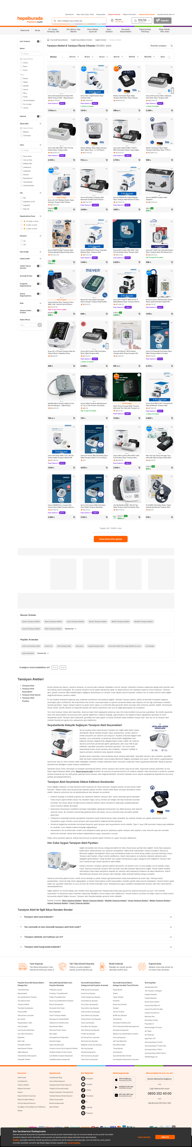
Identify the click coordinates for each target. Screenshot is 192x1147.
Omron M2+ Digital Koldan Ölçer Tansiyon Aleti (92, 97)
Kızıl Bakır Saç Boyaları (89, 1026)
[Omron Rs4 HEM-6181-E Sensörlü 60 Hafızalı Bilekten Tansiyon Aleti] (159, 387)
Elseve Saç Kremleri (120, 1004)
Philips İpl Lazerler (55, 990)
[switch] (39, 41)
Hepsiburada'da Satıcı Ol (165, 14)
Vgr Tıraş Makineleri (120, 1041)
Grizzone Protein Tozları (57, 1030)
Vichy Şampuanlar (119, 1037)
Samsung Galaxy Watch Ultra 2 (155, 1053)
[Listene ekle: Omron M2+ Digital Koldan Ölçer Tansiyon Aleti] (106, 67)
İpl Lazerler (21, 1019)
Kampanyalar (100, 14)
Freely (25, 97)
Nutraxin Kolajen (55, 1041)
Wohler (25, 82)
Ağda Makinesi (23, 1052)
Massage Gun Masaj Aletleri (59, 1019)
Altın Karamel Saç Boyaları (90, 1030)
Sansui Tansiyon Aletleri (57, 903)
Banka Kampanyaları (56, 1103)
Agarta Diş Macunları (56, 1045)
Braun (25, 66)
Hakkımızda (22, 1077)
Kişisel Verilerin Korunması (27, 1096)
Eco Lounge (27, 104)
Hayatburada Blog (55, 1077)
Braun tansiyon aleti (84, 771)
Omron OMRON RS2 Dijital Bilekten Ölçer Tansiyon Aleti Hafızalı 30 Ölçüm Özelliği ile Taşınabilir (126, 198)
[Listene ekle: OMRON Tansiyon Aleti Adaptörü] (171, 168)
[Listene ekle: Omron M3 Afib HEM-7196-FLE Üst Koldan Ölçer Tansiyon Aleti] (73, 119)
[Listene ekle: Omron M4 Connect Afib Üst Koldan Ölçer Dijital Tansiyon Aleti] (106, 322)
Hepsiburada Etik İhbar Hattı (159, 1103)
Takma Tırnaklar (118, 1012)
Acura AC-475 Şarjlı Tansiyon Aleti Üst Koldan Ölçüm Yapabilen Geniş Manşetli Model (61, 352)
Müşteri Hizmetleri (129, 14)
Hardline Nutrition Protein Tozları (60, 1052)
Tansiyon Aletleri (23, 1004)
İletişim (20, 1110)
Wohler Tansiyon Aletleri (160, 900)
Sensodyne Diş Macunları (122, 1023)
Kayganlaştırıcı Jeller (25, 1023)
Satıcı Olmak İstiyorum (57, 1081)
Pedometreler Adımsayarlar (27, 1056)
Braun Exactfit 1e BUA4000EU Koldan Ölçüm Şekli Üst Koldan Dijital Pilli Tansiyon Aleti (159, 301)
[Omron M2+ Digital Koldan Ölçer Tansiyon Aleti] (94, 79)
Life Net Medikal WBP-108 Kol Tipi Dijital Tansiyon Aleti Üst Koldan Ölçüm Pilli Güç (126, 506)
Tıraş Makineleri (23, 990)
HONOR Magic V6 (151, 1057)
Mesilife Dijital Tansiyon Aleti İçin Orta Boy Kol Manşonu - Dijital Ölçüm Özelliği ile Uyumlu (61, 404)
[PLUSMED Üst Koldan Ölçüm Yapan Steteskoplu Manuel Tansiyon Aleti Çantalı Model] (159, 489)
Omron (25, 63)
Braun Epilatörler (55, 1012)
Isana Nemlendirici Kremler (122, 1056)
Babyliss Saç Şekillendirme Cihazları (125, 1034)
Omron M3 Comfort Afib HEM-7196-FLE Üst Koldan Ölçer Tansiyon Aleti (126, 251)
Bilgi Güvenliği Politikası (26, 1099)
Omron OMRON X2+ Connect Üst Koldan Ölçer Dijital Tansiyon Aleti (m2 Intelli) (61, 506)
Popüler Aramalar (151, 994)
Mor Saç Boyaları (87, 1048)
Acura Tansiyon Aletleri (138, 900)
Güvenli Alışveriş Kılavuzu (27, 1103)
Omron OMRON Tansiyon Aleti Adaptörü (156, 198)
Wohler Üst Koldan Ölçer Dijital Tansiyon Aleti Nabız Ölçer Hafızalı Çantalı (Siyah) (125, 97)
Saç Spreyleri (117, 1052)
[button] (61, 110)
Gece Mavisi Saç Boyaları (90, 1015)
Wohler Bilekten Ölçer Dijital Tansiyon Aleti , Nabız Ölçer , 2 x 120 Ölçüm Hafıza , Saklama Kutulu (94, 149)
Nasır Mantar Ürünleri (25, 1048)
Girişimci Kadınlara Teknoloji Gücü (61, 1092)
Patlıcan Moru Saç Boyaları (90, 1012)
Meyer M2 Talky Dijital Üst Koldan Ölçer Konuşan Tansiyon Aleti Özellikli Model (94, 301)
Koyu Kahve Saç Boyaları (90, 1008)
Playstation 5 (149, 1024)
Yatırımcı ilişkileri (23, 1085)
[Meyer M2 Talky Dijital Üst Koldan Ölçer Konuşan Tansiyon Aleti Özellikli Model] (94, 283)
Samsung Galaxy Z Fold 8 (153, 1042)
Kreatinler (116, 1001)
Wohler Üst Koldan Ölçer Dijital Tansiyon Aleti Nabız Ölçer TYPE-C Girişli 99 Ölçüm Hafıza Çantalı (158, 149)
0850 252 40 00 (159, 1093)
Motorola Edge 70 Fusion (153, 1027)
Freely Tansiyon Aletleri (79, 903)
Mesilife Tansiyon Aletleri (116, 900)
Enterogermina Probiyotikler (59, 1037)
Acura (25, 70)
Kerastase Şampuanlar (121, 1030)
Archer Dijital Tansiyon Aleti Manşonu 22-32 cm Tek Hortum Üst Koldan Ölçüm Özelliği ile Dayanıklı (94, 404)
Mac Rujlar (53, 1034)
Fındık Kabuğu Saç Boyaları (90, 997)
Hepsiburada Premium (147, 14)
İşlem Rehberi (54, 1107)
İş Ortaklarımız (23, 1081)
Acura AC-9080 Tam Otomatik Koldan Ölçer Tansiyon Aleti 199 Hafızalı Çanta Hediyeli (159, 251)
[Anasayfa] (48, 39)
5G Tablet (148, 1031)
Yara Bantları (117, 1019)
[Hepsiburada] (30, 18)
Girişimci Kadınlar (114, 14)
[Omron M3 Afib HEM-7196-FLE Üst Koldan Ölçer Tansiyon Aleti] (61, 131)
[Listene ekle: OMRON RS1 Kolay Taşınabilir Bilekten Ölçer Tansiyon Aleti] (106, 221)
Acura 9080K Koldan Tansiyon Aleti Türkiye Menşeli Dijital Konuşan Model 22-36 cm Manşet (61, 251)
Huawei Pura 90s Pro (152, 1013)
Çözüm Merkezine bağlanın (159, 1079)
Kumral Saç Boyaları (88, 993)
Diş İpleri (116, 1008)
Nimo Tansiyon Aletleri (72, 900)
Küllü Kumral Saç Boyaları (90, 990)
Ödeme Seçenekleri (56, 1099)
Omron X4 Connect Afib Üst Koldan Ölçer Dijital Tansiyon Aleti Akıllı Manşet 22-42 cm (93, 506)
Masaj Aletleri (22, 993)
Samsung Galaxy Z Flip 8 (153, 1049)
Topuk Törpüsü (118, 997)
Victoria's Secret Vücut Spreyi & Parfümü (63, 1048)
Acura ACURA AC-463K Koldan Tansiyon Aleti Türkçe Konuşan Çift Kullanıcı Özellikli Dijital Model (125, 352)
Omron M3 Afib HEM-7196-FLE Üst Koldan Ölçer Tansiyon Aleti (60, 149)
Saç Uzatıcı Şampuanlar (89, 1004)
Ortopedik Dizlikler (24, 1045)
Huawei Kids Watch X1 (152, 1005)
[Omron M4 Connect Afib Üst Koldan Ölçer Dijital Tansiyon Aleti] (94, 335)
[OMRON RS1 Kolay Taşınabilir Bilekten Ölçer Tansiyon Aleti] (94, 234)
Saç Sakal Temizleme (25, 1034)
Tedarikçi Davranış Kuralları (58, 1088)
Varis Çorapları (23, 1026)
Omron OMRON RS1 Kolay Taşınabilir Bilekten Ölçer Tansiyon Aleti (94, 251)
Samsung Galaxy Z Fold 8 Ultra (155, 1046)
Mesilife (26, 86)
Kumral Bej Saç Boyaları (89, 1001)
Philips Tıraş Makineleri (57, 997)
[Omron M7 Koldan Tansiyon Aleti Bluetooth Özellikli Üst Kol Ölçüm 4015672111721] (94, 181)
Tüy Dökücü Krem (24, 1001)
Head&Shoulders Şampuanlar (59, 1059)
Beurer (25, 78)
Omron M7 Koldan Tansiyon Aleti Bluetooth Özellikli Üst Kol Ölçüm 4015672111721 (92, 198)
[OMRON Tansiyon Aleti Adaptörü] (159, 181)
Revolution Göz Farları (57, 1008)
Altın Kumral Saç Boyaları (90, 1056)
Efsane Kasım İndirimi (152, 1002)
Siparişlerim (69, 14)
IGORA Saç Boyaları (120, 1015)
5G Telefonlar (149, 1035)
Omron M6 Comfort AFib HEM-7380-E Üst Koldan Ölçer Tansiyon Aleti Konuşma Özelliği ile (126, 457)
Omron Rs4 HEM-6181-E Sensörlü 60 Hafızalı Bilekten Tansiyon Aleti (159, 404)
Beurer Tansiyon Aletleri (93, 900)
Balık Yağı (21, 1041)
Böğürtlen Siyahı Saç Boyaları (91, 1045)
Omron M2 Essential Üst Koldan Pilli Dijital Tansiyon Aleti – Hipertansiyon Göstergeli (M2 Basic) (60, 97)
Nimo (25, 93)
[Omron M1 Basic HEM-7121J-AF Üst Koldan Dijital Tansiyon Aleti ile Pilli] (61, 439)
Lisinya (25, 108)
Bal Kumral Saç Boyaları (89, 1041)
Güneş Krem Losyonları (26, 1015)
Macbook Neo (150, 1016)
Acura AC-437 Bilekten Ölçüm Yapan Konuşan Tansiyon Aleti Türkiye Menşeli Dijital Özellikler (61, 201)
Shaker (115, 993)
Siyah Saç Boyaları (87, 1023)
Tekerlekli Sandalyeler (25, 1008)
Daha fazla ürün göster (110, 539)
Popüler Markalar (151, 998)
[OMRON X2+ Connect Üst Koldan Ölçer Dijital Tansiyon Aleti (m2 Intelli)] (61, 489)
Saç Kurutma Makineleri (26, 1030)
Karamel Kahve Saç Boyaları (91, 1019)
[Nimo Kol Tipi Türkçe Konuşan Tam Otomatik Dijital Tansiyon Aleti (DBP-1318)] (159, 439)
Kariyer (20, 1092)
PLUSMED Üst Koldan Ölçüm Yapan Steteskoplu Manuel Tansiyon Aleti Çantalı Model (158, 506)
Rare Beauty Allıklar (56, 1026)
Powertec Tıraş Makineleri (58, 993)
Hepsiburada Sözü (151, 987)
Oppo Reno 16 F (150, 1038)
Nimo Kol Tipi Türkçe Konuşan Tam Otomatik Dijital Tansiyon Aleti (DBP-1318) (159, 457)
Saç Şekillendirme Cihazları (27, 997)
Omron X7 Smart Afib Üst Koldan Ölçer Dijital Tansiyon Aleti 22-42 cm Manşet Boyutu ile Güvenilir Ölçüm (94, 457)
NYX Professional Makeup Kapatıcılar (126, 1026)
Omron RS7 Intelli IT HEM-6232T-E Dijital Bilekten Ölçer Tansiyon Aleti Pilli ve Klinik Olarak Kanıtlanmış (126, 301)
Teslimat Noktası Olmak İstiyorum (60, 1096)
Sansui (25, 89)
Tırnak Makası (118, 1048)
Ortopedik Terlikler (24, 1059)
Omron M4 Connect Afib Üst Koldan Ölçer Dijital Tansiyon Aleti (93, 352)
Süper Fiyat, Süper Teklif (85, 14)
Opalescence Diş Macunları (59, 1023)
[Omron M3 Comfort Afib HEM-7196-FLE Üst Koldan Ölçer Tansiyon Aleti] (127, 234)
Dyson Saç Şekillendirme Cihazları (61, 1001)
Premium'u (32, 22)
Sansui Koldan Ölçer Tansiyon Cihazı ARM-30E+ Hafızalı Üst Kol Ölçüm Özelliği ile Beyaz (61, 303)
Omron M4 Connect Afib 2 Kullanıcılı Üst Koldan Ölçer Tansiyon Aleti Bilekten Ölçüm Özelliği (158, 97)
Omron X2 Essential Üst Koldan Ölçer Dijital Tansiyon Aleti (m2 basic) (159, 352)
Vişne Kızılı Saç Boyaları (89, 1059)
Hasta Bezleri (117, 990)
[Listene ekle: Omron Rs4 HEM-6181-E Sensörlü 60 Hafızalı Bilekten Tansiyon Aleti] (171, 374)
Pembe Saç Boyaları (88, 1034)
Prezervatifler (22, 1012)
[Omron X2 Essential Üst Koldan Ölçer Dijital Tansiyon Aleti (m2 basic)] (159, 335)
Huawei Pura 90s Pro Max (154, 1009)
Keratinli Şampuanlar (88, 1052)
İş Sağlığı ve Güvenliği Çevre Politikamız (31, 1107)
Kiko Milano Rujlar (119, 1045)
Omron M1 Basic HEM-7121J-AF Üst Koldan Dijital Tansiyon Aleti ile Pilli (61, 457)
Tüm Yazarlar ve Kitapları (153, 991)
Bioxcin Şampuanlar (56, 1004)
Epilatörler (21, 1037)
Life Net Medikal (29, 100)
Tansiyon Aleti (28, 685)
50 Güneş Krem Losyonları (90, 1037)
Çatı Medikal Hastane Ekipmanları (61, 1056)
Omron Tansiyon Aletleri (57, 1015)
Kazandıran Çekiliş (151, 1020)
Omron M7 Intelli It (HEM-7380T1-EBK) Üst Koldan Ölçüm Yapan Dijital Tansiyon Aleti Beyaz (126, 149)
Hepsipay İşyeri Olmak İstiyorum (60, 1085)
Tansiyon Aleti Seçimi (31, 695)
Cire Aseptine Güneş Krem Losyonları (126, 1059)
